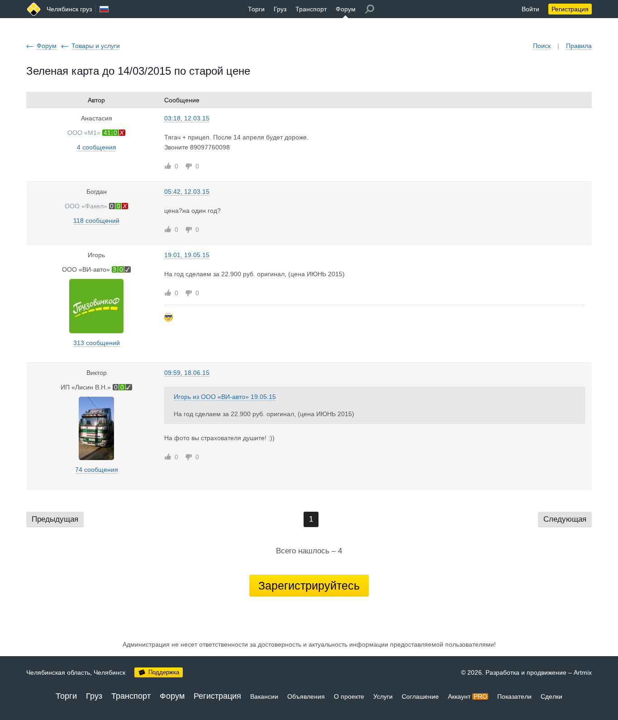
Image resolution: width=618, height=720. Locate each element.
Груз (280, 9)
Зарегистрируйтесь (309, 585)
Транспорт (311, 9)
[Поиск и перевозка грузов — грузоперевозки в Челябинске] (33, 9)
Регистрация (570, 9)
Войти (530, 9)
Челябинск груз (69, 9)
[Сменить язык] (104, 9)
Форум (346, 9)
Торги (256, 9)
